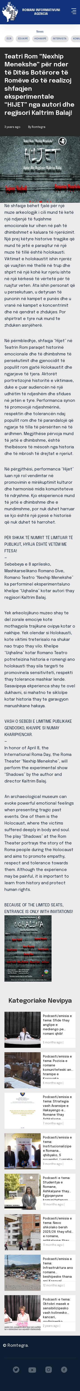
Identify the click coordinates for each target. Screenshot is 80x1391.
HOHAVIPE (40, 38)
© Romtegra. (16, 1346)
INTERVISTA (59, 38)
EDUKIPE (23, 38)
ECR (9, 38)
